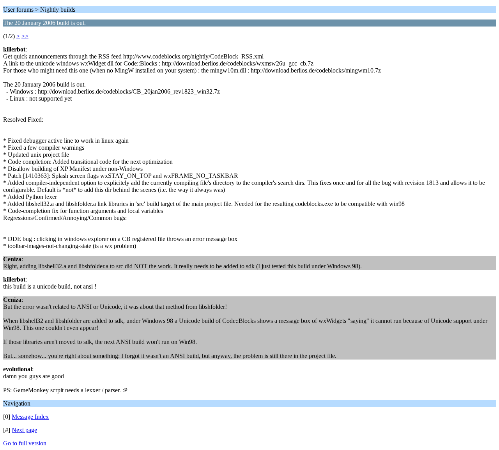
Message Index (30, 416)
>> (24, 36)
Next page (24, 430)
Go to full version (24, 443)
